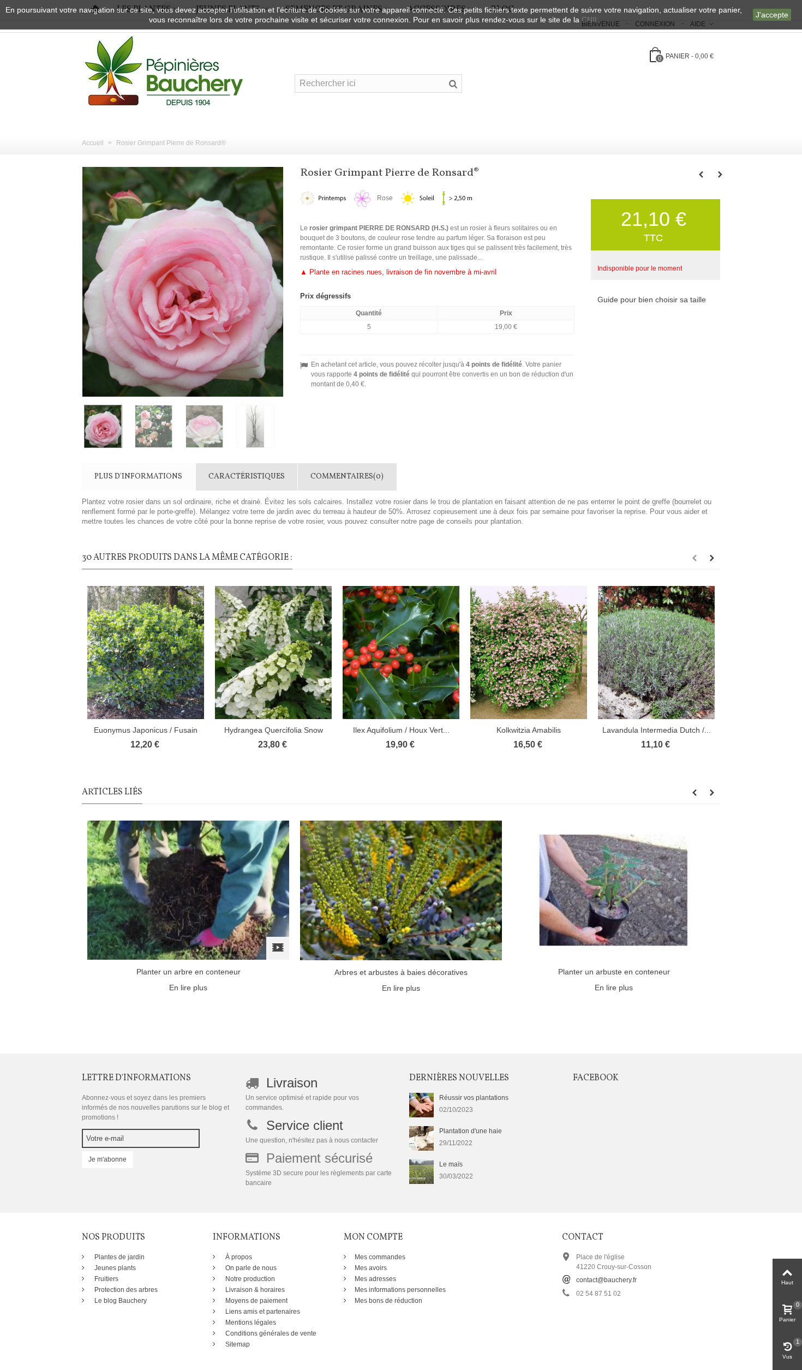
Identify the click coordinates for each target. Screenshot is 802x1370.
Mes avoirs (371, 1268)
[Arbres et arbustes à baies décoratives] (401, 890)
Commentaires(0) (347, 476)
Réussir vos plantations (473, 1098)
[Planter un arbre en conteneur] (188, 890)
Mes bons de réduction (388, 1301)
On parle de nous (250, 1268)
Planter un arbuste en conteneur (614, 971)
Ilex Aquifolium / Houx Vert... (401, 730)
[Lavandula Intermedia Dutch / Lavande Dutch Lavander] (656, 653)
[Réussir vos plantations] (421, 1105)
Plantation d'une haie (470, 1131)
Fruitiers (105, 1279)
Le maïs (451, 1164)
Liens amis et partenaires (262, 1311)
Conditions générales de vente (270, 1333)
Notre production (249, 1279)
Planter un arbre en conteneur (188, 971)
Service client (304, 1125)
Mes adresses (375, 1279)
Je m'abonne (107, 1159)
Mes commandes (380, 1257)
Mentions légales (250, 1322)
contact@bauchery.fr (606, 1280)
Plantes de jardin (119, 1257)
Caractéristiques (246, 476)
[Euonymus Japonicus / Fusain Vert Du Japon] (145, 653)
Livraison (292, 1082)
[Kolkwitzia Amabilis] (528, 653)
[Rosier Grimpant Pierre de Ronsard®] (107, 426)
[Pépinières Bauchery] (164, 70)
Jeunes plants (114, 1268)
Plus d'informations (138, 476)
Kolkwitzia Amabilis (528, 730)
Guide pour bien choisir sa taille (651, 299)
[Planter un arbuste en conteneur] (614, 890)
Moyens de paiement (256, 1301)
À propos (238, 1257)
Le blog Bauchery (120, 1301)
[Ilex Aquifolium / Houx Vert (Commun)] (401, 653)
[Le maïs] (421, 1171)
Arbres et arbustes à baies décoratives (401, 972)
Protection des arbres (125, 1290)
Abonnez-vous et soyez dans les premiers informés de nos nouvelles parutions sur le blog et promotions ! (155, 1107)
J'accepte (772, 14)
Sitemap (237, 1344)
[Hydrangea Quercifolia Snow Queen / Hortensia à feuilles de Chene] (273, 653)
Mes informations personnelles (400, 1290)
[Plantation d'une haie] (421, 1138)
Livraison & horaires (254, 1290)
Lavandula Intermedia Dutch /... (656, 730)
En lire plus (188, 987)
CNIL (590, 19)
